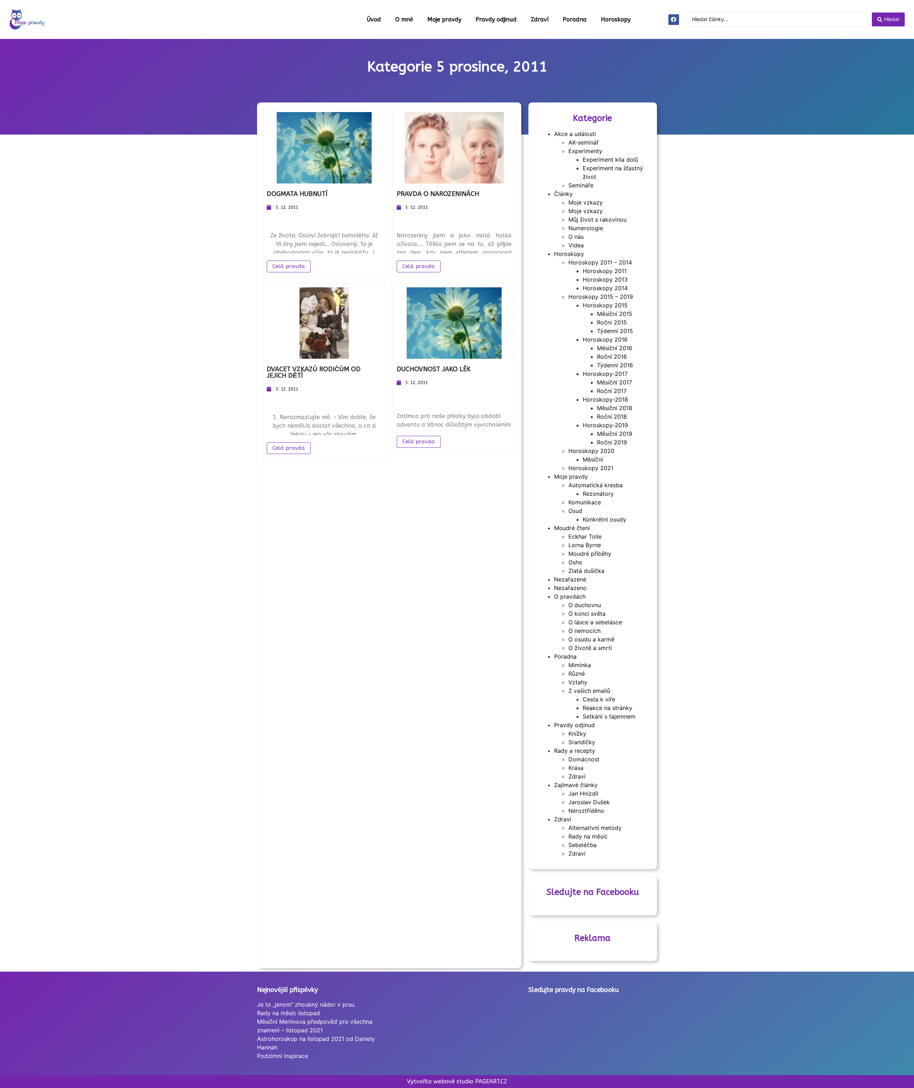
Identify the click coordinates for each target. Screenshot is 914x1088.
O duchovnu (584, 605)
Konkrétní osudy (604, 519)
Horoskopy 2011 (605, 270)
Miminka (579, 665)
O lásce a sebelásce (595, 622)
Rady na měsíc (588, 836)
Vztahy (577, 682)
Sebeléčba (582, 844)
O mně (404, 19)
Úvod (374, 19)
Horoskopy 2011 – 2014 (600, 262)
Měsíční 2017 (614, 382)
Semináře (580, 185)
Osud (575, 510)
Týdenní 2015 (615, 330)
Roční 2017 (612, 390)
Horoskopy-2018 (605, 399)
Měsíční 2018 (614, 408)
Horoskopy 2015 (605, 305)
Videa (576, 245)
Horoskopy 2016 (605, 339)
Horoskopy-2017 (605, 373)
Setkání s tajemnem (609, 716)
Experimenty (585, 151)
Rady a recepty (574, 750)
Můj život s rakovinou (597, 219)
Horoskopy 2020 (591, 450)
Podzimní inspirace (282, 1055)
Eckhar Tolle (585, 536)
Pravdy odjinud (496, 19)
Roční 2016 (612, 356)
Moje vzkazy (585, 202)
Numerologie (585, 228)
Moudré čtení (572, 528)
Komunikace (584, 502)
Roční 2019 (612, 442)
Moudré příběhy (589, 553)
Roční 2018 (612, 416)
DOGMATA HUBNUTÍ (297, 194)
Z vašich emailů (589, 690)
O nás (576, 236)
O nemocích (584, 630)
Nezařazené (570, 579)
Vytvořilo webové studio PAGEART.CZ (457, 1081)
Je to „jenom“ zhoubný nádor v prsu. (306, 1004)
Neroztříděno (586, 810)
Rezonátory (598, 493)
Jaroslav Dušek (589, 802)
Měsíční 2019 (614, 433)
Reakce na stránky (607, 707)
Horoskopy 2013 (605, 279)
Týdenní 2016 (615, 365)
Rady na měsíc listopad (288, 1013)
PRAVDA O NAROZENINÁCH (438, 194)
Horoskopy (616, 19)
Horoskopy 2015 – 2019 (600, 296)
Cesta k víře (599, 699)
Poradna (575, 19)
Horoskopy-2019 (605, 425)
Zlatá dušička (586, 570)
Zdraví (539, 19)
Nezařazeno (570, 587)
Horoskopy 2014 (605, 288)
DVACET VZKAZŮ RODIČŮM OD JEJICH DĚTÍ (314, 372)
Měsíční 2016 (614, 348)
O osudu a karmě (591, 639)
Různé (576, 673)
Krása (575, 767)
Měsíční (593, 459)
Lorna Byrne (584, 545)
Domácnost (583, 759)
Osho (575, 562)
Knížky (577, 733)
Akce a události (575, 133)
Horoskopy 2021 (590, 468)
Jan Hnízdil (583, 793)
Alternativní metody (595, 827)
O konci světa (587, 613)
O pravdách (570, 596)
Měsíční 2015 (614, 313)
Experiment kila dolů (610, 159)
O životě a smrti (590, 647)
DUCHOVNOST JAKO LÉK (434, 369)
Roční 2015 (612, 322)
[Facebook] (673, 19)
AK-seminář (583, 142)
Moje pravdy (444, 19)
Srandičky (581, 742)
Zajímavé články (576, 785)
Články (563, 193)
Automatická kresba (595, 485)
